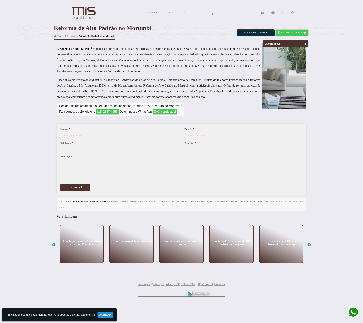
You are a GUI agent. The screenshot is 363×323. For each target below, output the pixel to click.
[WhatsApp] (350, 312)
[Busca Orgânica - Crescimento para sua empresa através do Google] (198, 292)
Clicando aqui (166, 111)
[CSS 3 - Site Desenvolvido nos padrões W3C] (168, 291)
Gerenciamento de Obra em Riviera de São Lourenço (281, 242)
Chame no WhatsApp (293, 32)
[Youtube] (262, 13)
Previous (54, 245)
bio (184, 12)
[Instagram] (283, 13)
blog (198, 12)
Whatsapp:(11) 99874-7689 (180, 284)
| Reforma (219, 284)
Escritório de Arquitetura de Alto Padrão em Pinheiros (231, 242)
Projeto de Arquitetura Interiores (132, 240)
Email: (189, 129)
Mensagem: (68, 156)
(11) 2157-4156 (107, 111)
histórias (153, 12)
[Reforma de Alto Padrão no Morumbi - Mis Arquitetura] (84, 13)
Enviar (72, 187)
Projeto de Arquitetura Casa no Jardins (182, 242)
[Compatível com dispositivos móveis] (181, 291)
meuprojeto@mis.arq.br (151, 284)
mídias (170, 12)
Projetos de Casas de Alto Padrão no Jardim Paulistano (82, 242)
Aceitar (105, 314)
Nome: (65, 129)
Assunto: (190, 143)
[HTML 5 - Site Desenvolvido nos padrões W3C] (155, 291)
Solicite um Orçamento (256, 32)
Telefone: (66, 143)
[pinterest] (292, 13)
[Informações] (212, 13)
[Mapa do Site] (145, 291)
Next (309, 245)
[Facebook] (273, 13)
